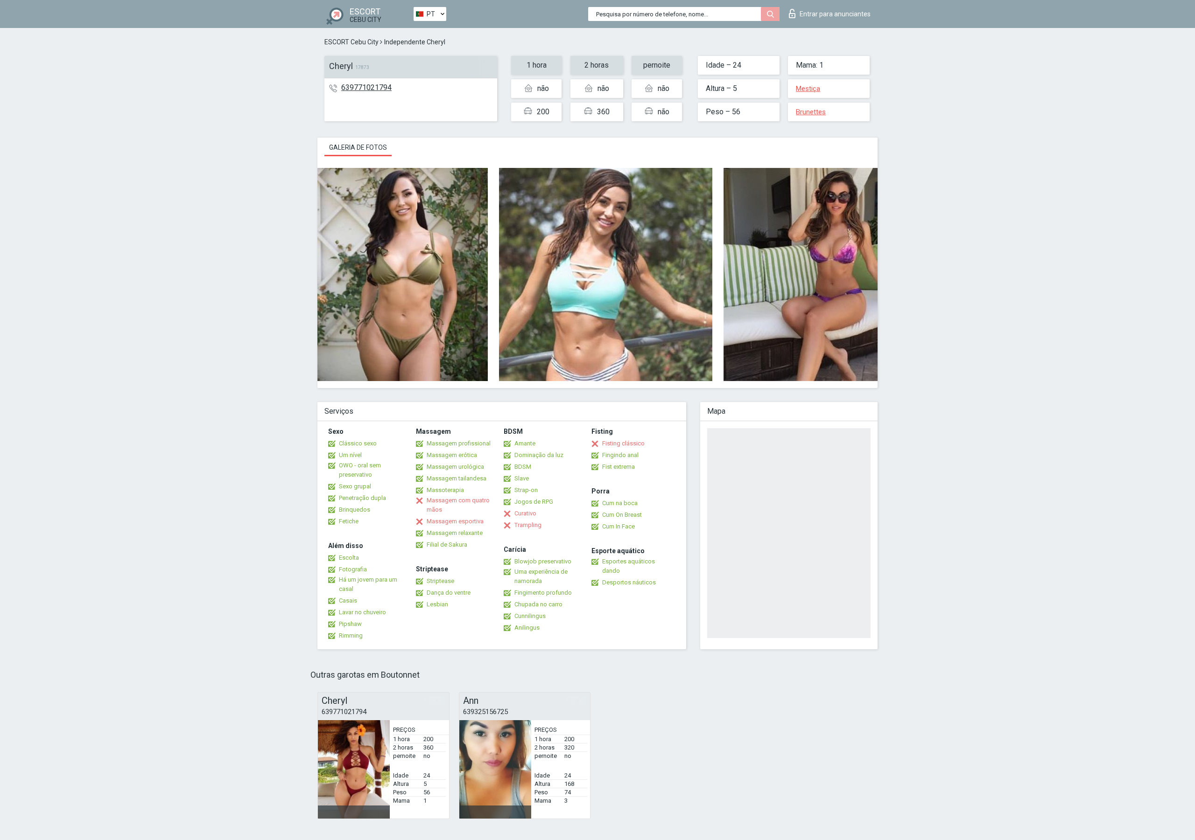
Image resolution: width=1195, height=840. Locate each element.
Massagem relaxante (455, 532)
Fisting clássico (623, 443)
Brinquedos (354, 509)
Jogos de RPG (533, 501)
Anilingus (527, 627)
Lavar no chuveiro (362, 612)
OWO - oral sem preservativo (360, 470)
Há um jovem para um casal (368, 584)
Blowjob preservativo (542, 561)
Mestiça (808, 88)
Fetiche (348, 521)
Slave (521, 478)
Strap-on (526, 489)
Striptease (440, 580)
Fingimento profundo (543, 592)
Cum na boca (620, 503)
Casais (348, 600)
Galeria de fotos (358, 147)
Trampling (527, 524)
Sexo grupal (355, 486)
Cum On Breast (622, 514)
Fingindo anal (620, 454)
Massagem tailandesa (456, 478)
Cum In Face (618, 526)
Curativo (525, 513)
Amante (524, 443)
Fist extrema (618, 466)
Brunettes (811, 112)
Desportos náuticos (629, 582)
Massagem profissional (459, 443)
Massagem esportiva (455, 521)
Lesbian (437, 604)
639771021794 (366, 87)
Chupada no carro (538, 604)
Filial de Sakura (447, 544)
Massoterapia (445, 489)
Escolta (349, 557)
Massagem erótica (452, 454)
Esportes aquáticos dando (628, 566)
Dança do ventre (449, 592)
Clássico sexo (358, 443)
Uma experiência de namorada (541, 576)
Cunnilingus (530, 615)
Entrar (835, 14)
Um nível (350, 454)
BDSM (522, 466)
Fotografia (353, 569)
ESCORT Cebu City (351, 42)
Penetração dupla (362, 497)
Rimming (351, 635)
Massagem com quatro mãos (458, 505)
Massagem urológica (455, 466)
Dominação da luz (538, 454)
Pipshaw (350, 623)
